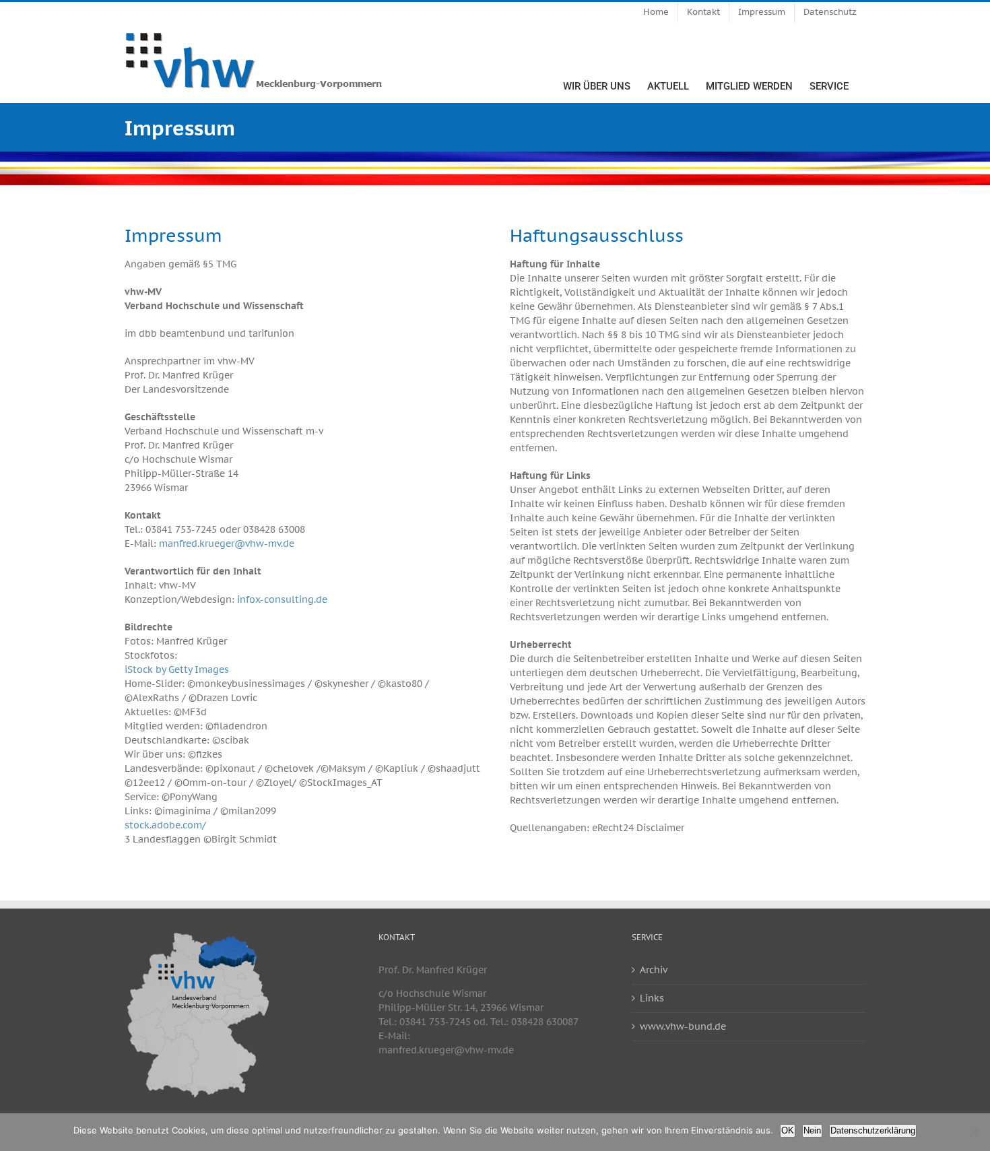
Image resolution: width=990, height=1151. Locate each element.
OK (787, 1130)
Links (652, 998)
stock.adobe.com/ (165, 825)
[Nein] (973, 1132)
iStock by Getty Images (177, 669)
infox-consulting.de (282, 599)
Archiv (653, 970)
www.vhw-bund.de (683, 1026)
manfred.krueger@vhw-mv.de (226, 543)
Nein (812, 1130)
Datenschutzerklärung (872, 1130)
